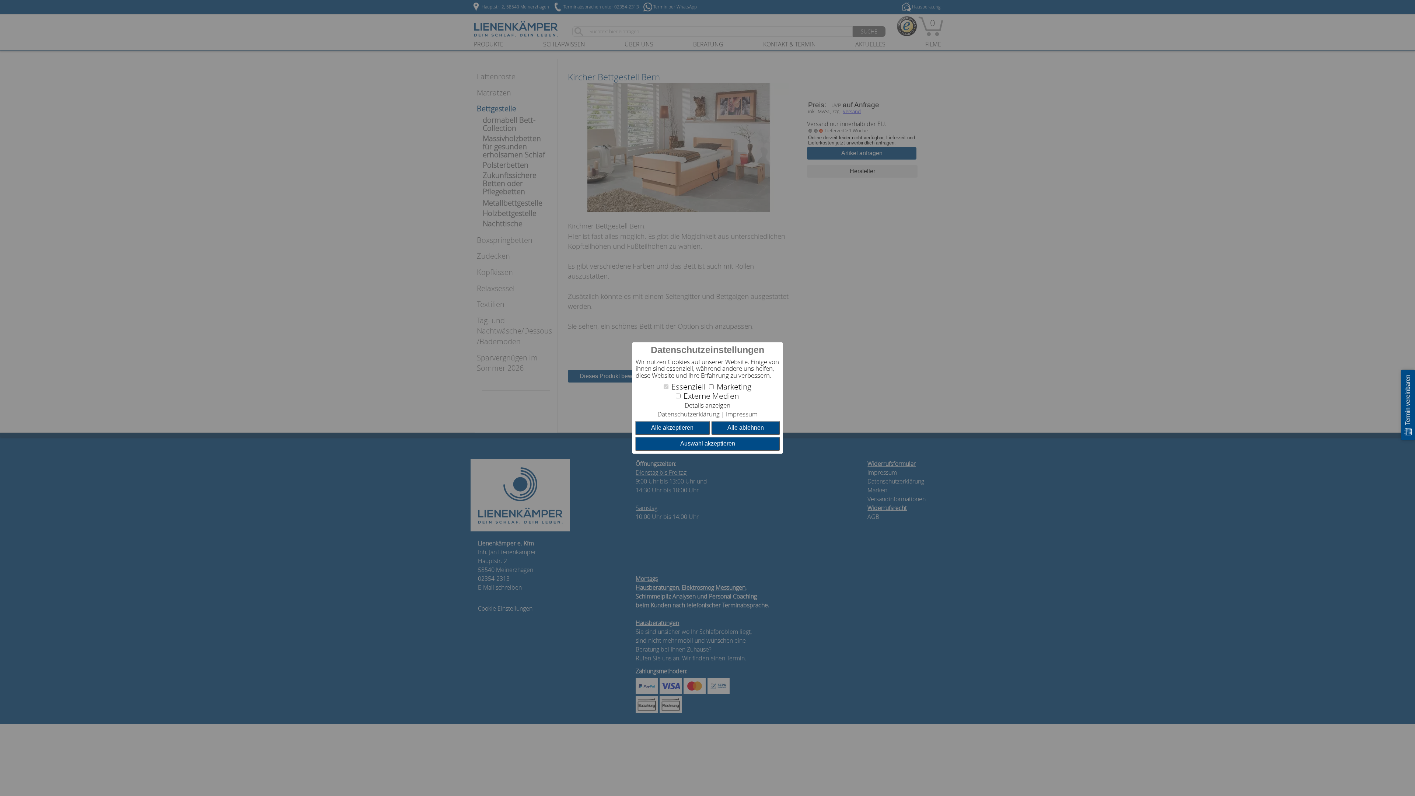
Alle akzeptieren (672, 428)
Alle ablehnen (745, 428)
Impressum (742, 414)
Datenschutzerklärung (688, 414)
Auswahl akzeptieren (707, 443)
